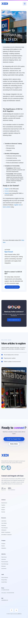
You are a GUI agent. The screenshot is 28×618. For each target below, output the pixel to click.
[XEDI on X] (11, 610)
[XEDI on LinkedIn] (16, 610)
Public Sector (4, 557)
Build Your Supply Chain (14, 439)
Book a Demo (14, 444)
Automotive (3, 559)
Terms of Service (4, 577)
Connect (7, 191)
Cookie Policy (4, 582)
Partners (3, 545)
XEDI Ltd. (20, 613)
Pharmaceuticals (4, 561)
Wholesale (3, 566)
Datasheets (3, 525)
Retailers (3, 509)
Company (3, 543)
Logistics (3, 507)
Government (3, 568)
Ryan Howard (6, 10)
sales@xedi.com (4, 600)
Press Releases (4, 527)
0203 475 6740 (6, 589)
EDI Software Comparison (6, 534)
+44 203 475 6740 (10, 592)
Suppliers (3, 505)
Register (7, 188)
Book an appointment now (14, 319)
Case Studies (4, 523)
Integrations (3, 548)
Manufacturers (4, 502)
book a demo (6, 207)
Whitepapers (3, 530)
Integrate (7, 193)
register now (17, 205)
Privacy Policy (4, 579)
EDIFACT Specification (5, 532)
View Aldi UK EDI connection (12, 287)
